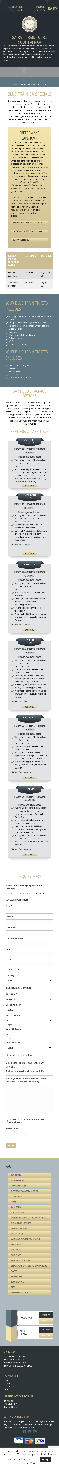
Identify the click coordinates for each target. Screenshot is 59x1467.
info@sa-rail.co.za (40, 8)
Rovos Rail (9, 1401)
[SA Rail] (29, 24)
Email (8, 959)
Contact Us (9, 1386)
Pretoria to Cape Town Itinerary (27, 223)
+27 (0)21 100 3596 (14, 8)
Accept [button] (45, 1460)
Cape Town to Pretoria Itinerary (27, 231)
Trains (7, 1389)
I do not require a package (20, 1055)
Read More (45, 1321)
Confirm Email (12, 969)
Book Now (29, 486)
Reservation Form (21, 240)
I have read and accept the (26, 1121)
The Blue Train (10, 1404)
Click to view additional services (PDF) (25, 1071)
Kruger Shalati (11, 1407)
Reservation (39, 893)
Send (11, 1145)
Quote (11, 893)
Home (16, 84)
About (7, 1383)
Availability (23, 893)
